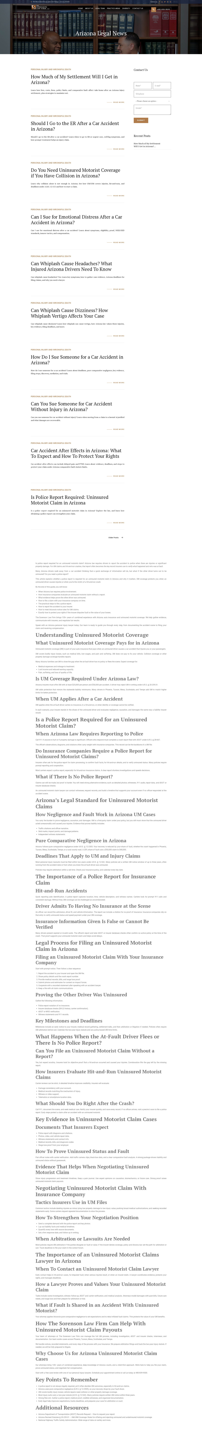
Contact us (137, 8)
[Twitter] (165, 2)
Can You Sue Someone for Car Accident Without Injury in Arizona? (71, 406)
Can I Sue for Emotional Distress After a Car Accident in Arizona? (76, 219)
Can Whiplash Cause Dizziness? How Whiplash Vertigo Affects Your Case (69, 313)
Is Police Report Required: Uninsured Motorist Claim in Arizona (69, 500)
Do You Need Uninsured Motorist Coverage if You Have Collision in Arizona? (75, 173)
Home (80, 8)
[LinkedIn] (162, 2)
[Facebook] (159, 2)
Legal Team (100, 8)
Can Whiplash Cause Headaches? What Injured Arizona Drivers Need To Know (71, 266)
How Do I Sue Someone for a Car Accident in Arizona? (77, 360)
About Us (89, 8)
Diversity (126, 8)
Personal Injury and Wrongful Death (51, 69)
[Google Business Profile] (167, 2)
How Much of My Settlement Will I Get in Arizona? (74, 79)
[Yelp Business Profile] (170, 2)
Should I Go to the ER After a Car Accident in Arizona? (75, 126)
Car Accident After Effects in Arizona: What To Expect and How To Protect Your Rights (76, 453)
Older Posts (113, 537)
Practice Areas (113, 8)
